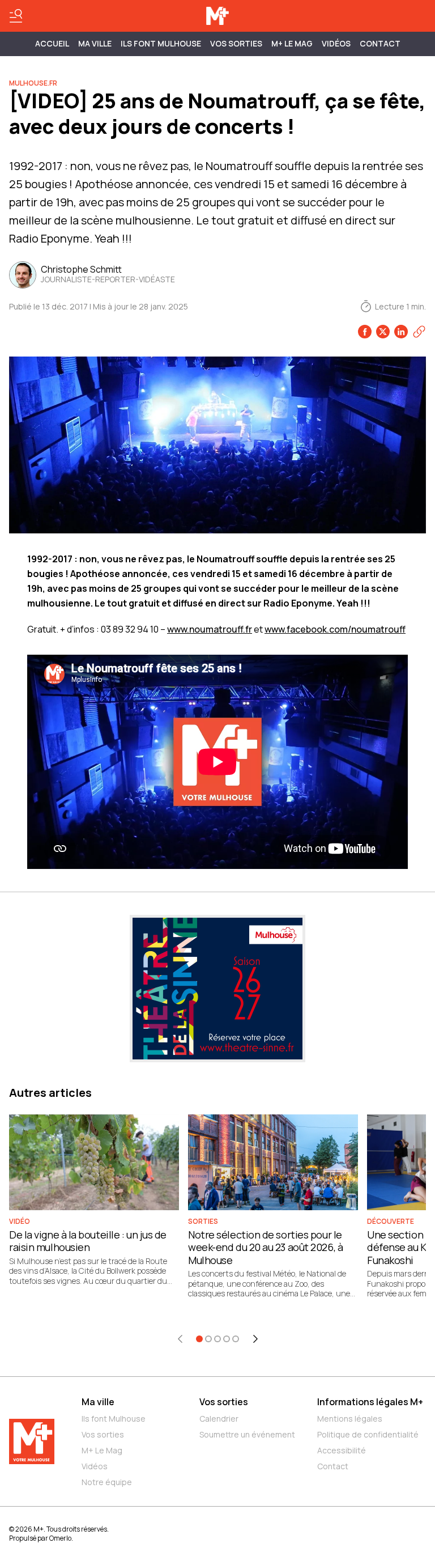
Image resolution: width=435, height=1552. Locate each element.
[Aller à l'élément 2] (208, 1339)
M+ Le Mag (292, 43)
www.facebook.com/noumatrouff (335, 629)
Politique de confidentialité (368, 1434)
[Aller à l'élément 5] (235, 1339)
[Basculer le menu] (16, 16)
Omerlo (60, 1538)
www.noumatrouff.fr (209, 629)
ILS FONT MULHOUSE (161, 43)
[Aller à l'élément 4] (226, 1339)
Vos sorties (236, 43)
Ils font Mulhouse (114, 1418)
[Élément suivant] (255, 1339)
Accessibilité (341, 1450)
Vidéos (336, 43)
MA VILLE (95, 43)
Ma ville (98, 1402)
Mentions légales (349, 1418)
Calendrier (218, 1418)
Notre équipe (107, 1482)
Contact (380, 43)
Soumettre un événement (247, 1434)
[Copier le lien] (419, 331)
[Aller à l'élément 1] (199, 1339)
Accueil (52, 43)
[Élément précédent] (180, 1339)
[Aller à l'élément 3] (217, 1339)
